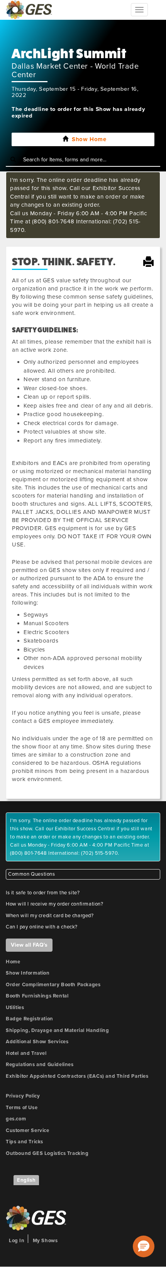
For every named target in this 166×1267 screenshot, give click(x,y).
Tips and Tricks (24, 1142)
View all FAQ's (29, 945)
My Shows (45, 1241)
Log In (17, 1241)
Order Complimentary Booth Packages (53, 985)
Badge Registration (29, 1019)
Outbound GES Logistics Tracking (47, 1153)
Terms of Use (21, 1108)
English (26, 1180)
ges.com (16, 1119)
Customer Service (27, 1130)
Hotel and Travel (26, 1053)
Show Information (28, 973)
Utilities (15, 1007)
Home (13, 962)
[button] (143, 1246)
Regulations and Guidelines (40, 1064)
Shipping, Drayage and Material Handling (57, 1030)
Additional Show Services (37, 1042)
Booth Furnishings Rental (37, 996)
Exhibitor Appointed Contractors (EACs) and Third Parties (77, 1076)
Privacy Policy (23, 1096)
